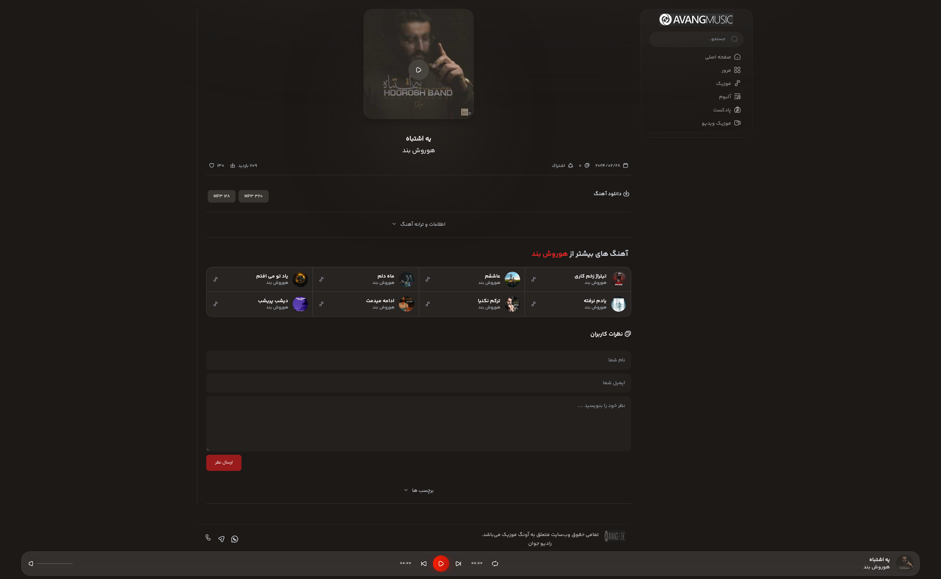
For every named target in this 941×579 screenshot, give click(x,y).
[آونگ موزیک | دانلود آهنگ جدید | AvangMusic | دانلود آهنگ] (696, 20)
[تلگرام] (220, 539)
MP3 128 (222, 196)
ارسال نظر (224, 462)
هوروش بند (550, 254)
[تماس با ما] (207, 539)
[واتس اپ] (233, 539)
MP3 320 (253, 196)
